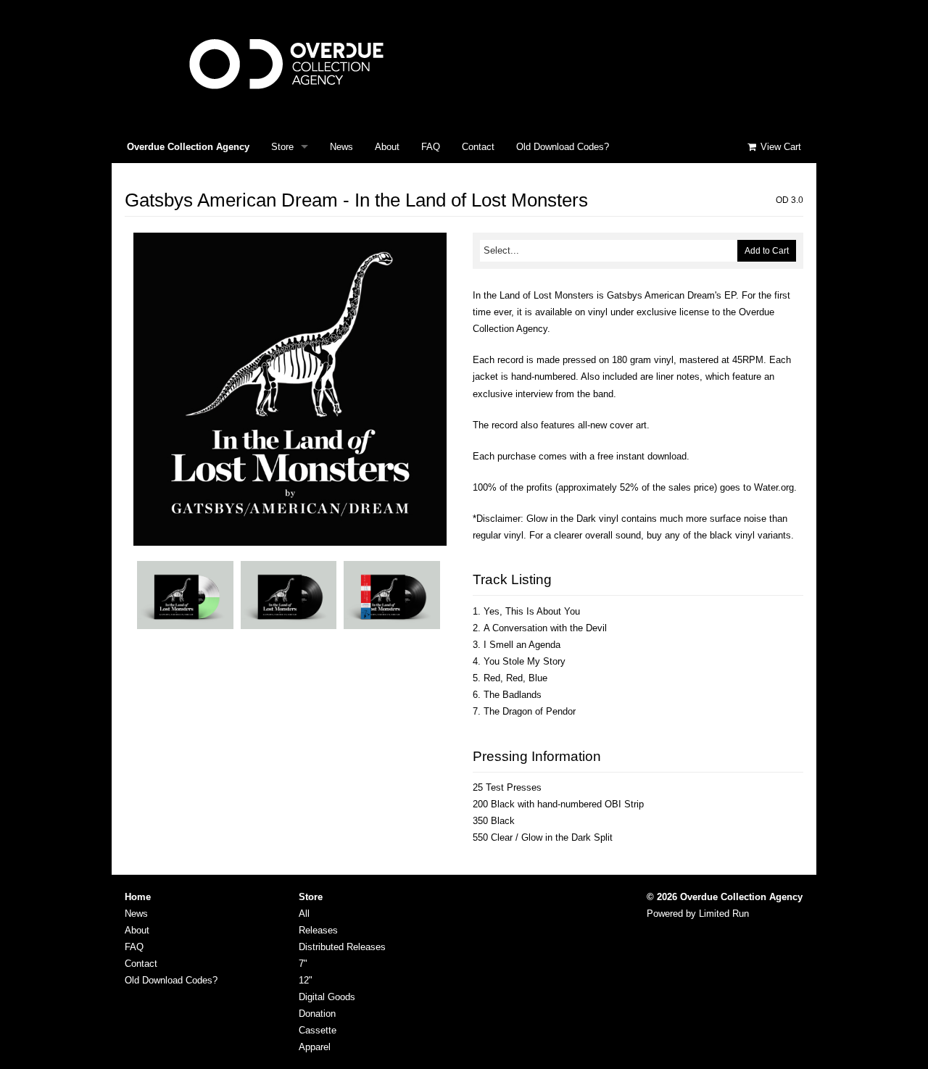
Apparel (315, 1046)
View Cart (779, 146)
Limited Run (724, 913)
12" (305, 980)
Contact (478, 146)
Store (282, 146)
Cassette (317, 1030)
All (304, 913)
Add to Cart (767, 250)
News (341, 146)
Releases (318, 930)
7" (303, 963)
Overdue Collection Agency (188, 146)
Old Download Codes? (562, 146)
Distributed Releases (342, 946)
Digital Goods (327, 996)
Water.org (774, 487)
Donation (317, 1013)
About (387, 146)
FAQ (430, 146)
